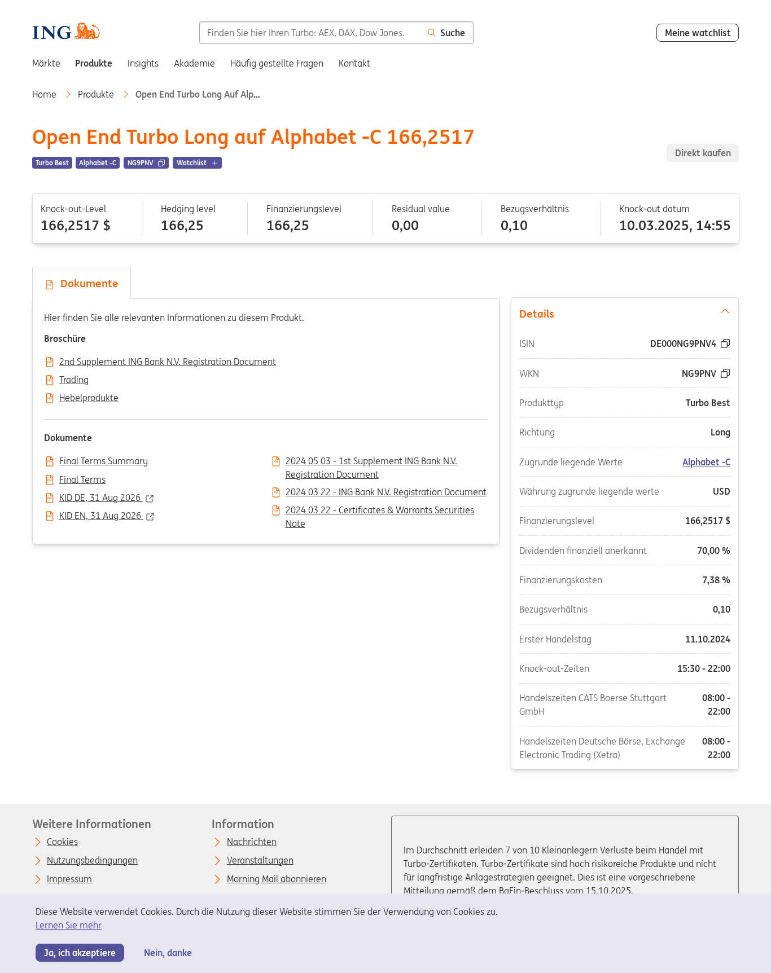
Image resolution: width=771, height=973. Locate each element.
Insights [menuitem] (143, 63)
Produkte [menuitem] (93, 63)
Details (536, 313)
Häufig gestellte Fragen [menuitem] (276, 63)
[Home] (66, 32)
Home (45, 94)
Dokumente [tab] (87, 283)
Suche (452, 32)
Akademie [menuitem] (194, 63)
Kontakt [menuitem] (354, 63)
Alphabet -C (707, 462)
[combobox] (310, 32)
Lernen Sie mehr (69, 925)
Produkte (97, 94)
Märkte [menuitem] (46, 63)
